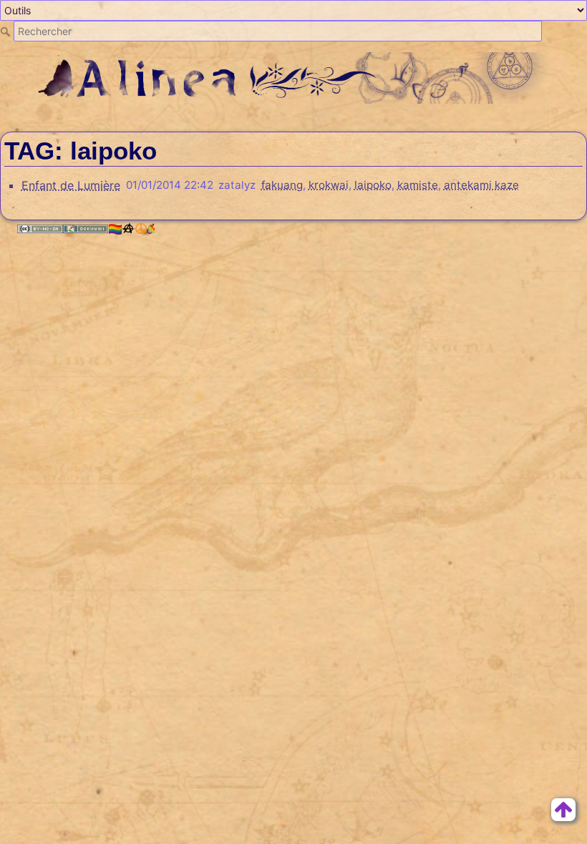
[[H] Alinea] (293, 76)
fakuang (282, 185)
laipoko (373, 185)
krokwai (329, 185)
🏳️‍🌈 (115, 229)
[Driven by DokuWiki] (86, 229)
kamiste (417, 185)
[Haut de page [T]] (563, 808)
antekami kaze (481, 185)
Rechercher (7, 31)
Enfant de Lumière (70, 185)
